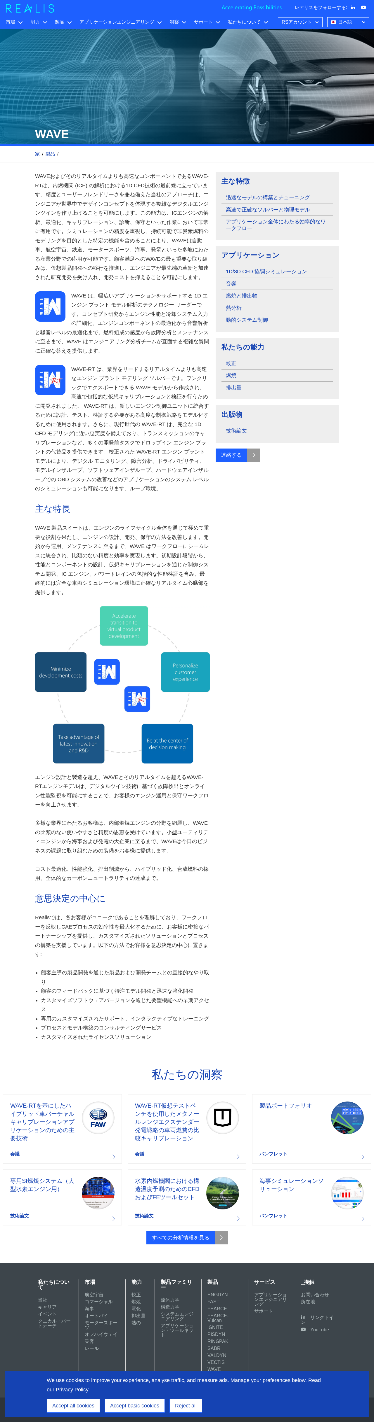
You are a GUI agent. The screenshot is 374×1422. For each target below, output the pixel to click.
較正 (231, 363)
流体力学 (170, 1299)
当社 (42, 1299)
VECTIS (216, 1362)
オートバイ (96, 1315)
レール (92, 1348)
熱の (136, 1322)
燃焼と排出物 (241, 296)
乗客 (89, 1341)
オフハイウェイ (101, 1334)
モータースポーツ (101, 1325)
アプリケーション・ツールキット (177, 1330)
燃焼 (231, 375)
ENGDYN (217, 1294)
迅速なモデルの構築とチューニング (268, 197)
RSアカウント (297, 22)
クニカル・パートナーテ (54, 1323)
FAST (213, 1301)
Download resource (62, 1128)
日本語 (345, 22)
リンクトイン (317, 1320)
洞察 (174, 22)
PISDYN (216, 1334)
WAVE (214, 1369)
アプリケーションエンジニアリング (116, 22)
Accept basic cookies (134, 1406)
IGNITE (215, 1327)
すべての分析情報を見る (180, 1238)
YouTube (319, 1329)
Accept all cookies (73, 1406)
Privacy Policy (72, 1390)
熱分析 (234, 308)
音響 (231, 284)
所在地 (308, 1301)
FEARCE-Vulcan (217, 1318)
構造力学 (170, 1306)
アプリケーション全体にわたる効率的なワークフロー (276, 225)
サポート (203, 22)
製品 (59, 22)
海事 (89, 1308)
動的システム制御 (247, 320)
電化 (136, 1308)
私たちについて (244, 22)
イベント (47, 1313)
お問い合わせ (315, 1294)
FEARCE (217, 1308)
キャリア (47, 1306)
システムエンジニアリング (177, 1316)
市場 (10, 22)
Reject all (186, 1406)
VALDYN (216, 1355)
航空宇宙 (94, 1294)
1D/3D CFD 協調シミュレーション (266, 271)
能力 (35, 22)
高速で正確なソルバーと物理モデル (268, 210)
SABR (214, 1348)
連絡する (231, 455)
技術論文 (236, 431)
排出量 (234, 387)
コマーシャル (99, 1301)
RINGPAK (217, 1341)
